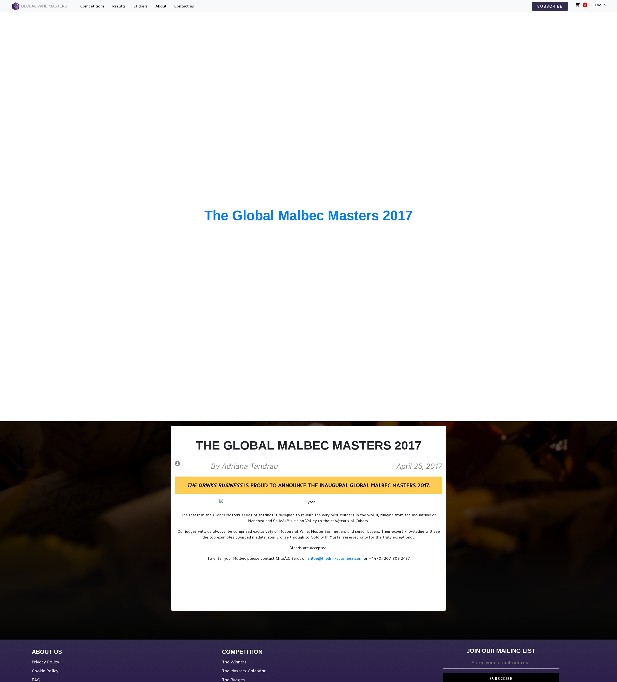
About (161, 6)
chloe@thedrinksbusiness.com (335, 558)
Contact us (184, 6)
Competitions (92, 6)
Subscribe (550, 6)
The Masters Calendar (244, 671)
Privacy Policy (45, 662)
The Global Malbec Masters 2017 (308, 215)
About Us (47, 651)
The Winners (234, 662)
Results (119, 6)
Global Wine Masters (43, 6)
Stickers (141, 6)
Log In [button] (600, 4)
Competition (242, 651)
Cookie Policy (45, 671)
